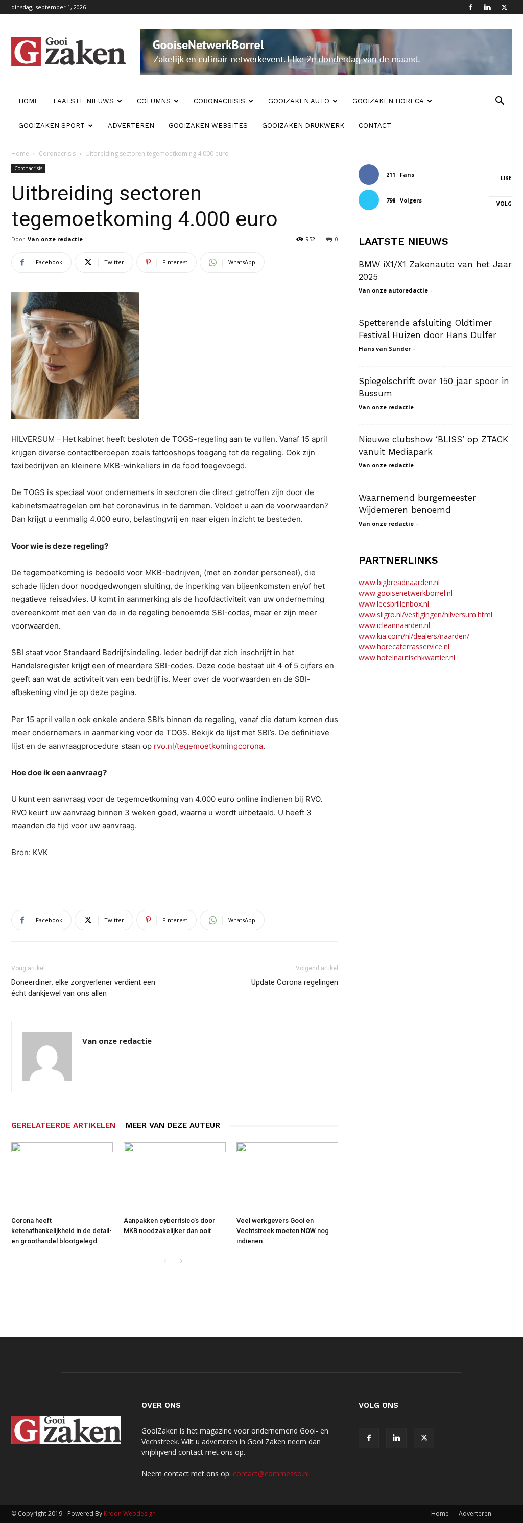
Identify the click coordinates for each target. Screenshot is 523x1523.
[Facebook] (470, 7)
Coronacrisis (219, 101)
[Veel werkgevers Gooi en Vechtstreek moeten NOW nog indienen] (287, 1177)
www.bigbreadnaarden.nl (399, 582)
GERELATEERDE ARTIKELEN (63, 1125)
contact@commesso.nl (271, 1474)
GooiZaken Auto (298, 101)
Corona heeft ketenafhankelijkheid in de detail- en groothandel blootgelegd (61, 1231)
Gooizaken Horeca (388, 101)
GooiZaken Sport (51, 125)
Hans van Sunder (385, 348)
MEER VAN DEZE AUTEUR (173, 1125)
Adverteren (131, 125)
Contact (375, 125)
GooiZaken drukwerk (303, 125)
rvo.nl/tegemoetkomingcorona (208, 746)
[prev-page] (164, 1261)
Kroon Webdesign (130, 1513)
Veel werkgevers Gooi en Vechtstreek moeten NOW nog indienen (282, 1231)
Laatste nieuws (83, 101)
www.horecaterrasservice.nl (404, 647)
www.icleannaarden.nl (394, 625)
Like (506, 178)
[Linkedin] (487, 7)
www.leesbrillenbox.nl (394, 604)
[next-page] (181, 1261)
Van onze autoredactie (393, 290)
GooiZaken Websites (208, 125)
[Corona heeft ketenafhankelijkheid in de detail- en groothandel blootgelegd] (62, 1177)
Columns (154, 101)
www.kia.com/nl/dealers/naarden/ (414, 636)
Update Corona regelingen (294, 982)
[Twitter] (504, 7)
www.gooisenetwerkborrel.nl (406, 593)
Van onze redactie (55, 239)
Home (28, 101)
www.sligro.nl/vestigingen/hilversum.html (425, 614)
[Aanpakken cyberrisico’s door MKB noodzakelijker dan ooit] (174, 1177)
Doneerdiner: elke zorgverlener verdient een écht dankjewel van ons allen (83, 988)
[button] (499, 102)
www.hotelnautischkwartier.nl (407, 657)
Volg (504, 203)
